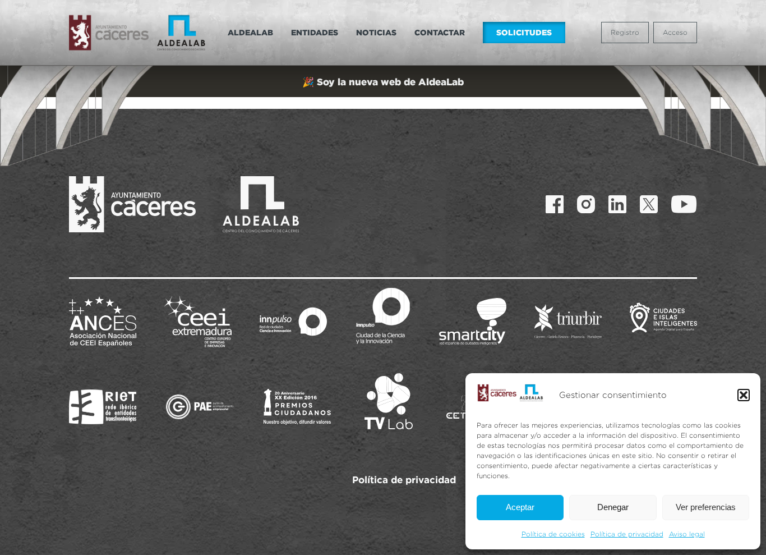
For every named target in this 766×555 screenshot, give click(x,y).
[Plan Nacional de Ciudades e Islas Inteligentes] (663, 321)
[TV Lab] (389, 401)
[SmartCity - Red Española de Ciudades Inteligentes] (472, 321)
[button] (743, 395)
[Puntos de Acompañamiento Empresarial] (199, 407)
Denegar (613, 507)
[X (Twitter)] (649, 204)
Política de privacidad (626, 534)
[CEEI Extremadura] (198, 321)
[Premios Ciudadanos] (297, 407)
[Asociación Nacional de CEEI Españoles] (102, 321)
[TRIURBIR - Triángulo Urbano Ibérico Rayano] (568, 321)
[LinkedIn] (617, 204)
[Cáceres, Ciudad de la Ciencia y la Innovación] (383, 316)
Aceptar (520, 507)
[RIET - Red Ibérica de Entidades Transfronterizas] (102, 407)
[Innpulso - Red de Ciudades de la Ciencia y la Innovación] (293, 321)
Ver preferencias (706, 507)
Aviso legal (687, 534)
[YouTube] (684, 204)
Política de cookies (553, 534)
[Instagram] (586, 204)
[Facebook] (555, 204)
